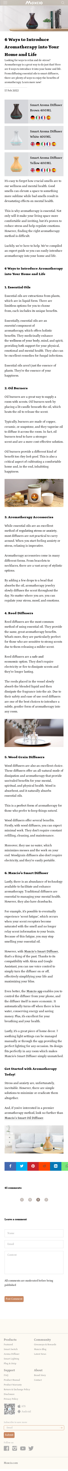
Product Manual (12, 1380)
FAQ (6, 1375)
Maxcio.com (11, 1463)
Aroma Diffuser (11, 1354)
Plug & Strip (10, 1363)
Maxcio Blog (40, 1349)
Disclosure (9, 1394)
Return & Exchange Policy (17, 1389)
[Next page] (46, 1200)
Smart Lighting (11, 1359)
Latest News (40, 1354)
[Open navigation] (5, 2)
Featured (8, 1344)
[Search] (63, 2)
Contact (38, 1380)
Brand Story (40, 1375)
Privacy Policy (11, 1399)
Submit (9, 1434)
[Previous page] (22, 1200)
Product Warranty (13, 1385)
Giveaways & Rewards (45, 1344)
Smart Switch (11, 1349)
